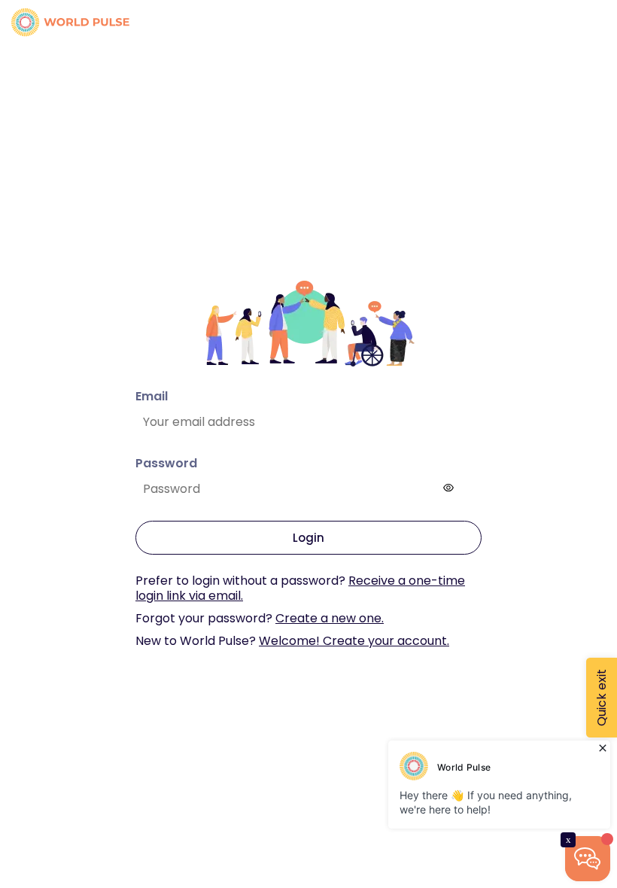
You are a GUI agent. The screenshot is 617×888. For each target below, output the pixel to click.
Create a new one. (329, 618)
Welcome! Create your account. (354, 640)
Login (308, 538)
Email (151, 396)
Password (166, 463)
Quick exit (601, 697)
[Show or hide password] (448, 488)
